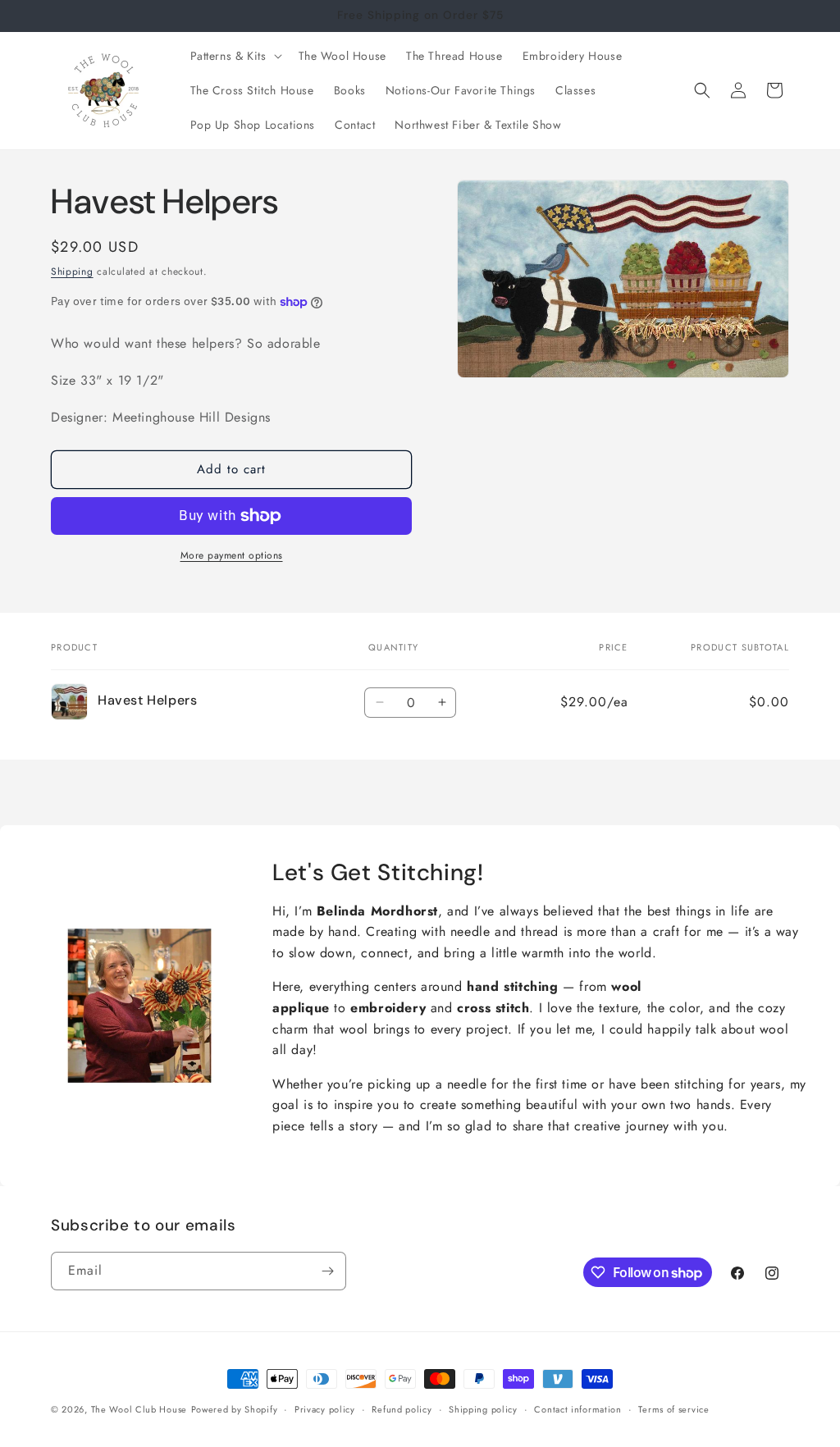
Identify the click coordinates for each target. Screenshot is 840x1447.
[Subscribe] (327, 1271)
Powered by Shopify (234, 1409)
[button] (234, 56)
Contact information (577, 1409)
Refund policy (401, 1409)
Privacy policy (324, 1409)
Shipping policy (483, 1409)
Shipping (72, 271)
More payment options (231, 555)
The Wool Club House (139, 1409)
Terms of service (673, 1409)
